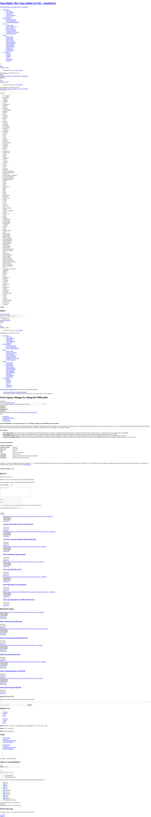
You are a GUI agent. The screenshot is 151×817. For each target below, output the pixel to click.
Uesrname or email (4, 315)
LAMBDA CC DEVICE (12, 32)
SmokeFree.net (27, 464)
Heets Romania (10, 49)
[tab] (77, 416)
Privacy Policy (6, 737)
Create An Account (5, 314)
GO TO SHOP (19, 70)
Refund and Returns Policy (10, 740)
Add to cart (3, 406)
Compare (3, 410)
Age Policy (6, 739)
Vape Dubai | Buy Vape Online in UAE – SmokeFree (28, 3)
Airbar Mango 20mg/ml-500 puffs (11, 621)
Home (1, 389)
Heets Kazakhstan (10, 43)
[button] (75, 65)
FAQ (4, 714)
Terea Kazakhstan (10, 15)
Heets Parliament (10, 46)
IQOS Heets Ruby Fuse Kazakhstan (14, 584)
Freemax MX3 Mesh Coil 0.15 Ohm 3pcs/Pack (18, 524)
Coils (7, 58)
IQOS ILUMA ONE (11, 21)
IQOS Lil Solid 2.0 (11, 29)
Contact (5, 713)
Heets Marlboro (10, 45)
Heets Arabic (9, 36)
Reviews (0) (6, 419)
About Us (5, 712)
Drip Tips (8, 60)
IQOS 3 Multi (9, 25)
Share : (1, 413)
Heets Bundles (10, 38)
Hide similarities (9, 775)
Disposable (21, 412)
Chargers (8, 55)
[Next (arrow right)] (2, 771)
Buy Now (3, 407)
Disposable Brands (7, 389)
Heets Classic (9, 39)
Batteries (8, 53)
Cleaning (8, 56)
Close (1, 66)
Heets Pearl (9, 48)
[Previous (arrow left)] (0, 771)
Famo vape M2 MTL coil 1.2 (12, 569)
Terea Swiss (9, 16)
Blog (4, 716)
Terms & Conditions (8, 742)
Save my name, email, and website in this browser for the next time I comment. (21, 505)
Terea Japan (9, 14)
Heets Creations (10, 41)
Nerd (13, 389)
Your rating (3, 485)
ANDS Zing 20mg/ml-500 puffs (10, 654)
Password (2, 317)
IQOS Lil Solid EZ (11, 31)
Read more (2, 627)
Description (6, 416)
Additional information (8, 418)
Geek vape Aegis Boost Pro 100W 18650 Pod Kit (18, 599)
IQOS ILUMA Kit (11, 19)
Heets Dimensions (10, 42)
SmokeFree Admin (9, 402)
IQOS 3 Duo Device (11, 26)
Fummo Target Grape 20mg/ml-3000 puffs (13, 638)
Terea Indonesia (10, 12)
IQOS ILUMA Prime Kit (12, 22)
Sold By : (2, 402)
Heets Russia (9, 50)
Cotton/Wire (9, 59)
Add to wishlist (4, 409)
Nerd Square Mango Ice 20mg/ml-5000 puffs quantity (15, 404)
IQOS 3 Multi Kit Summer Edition (14, 554)
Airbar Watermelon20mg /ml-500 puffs (12, 671)
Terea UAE (9, 11)
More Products (6, 420)
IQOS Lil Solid (10, 28)
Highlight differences (10, 777)
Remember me (5, 319)
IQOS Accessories (10, 33)
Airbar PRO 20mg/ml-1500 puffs (10, 687)
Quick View (6, 521)
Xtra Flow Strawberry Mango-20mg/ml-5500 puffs (19, 539)
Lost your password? (5, 320)
